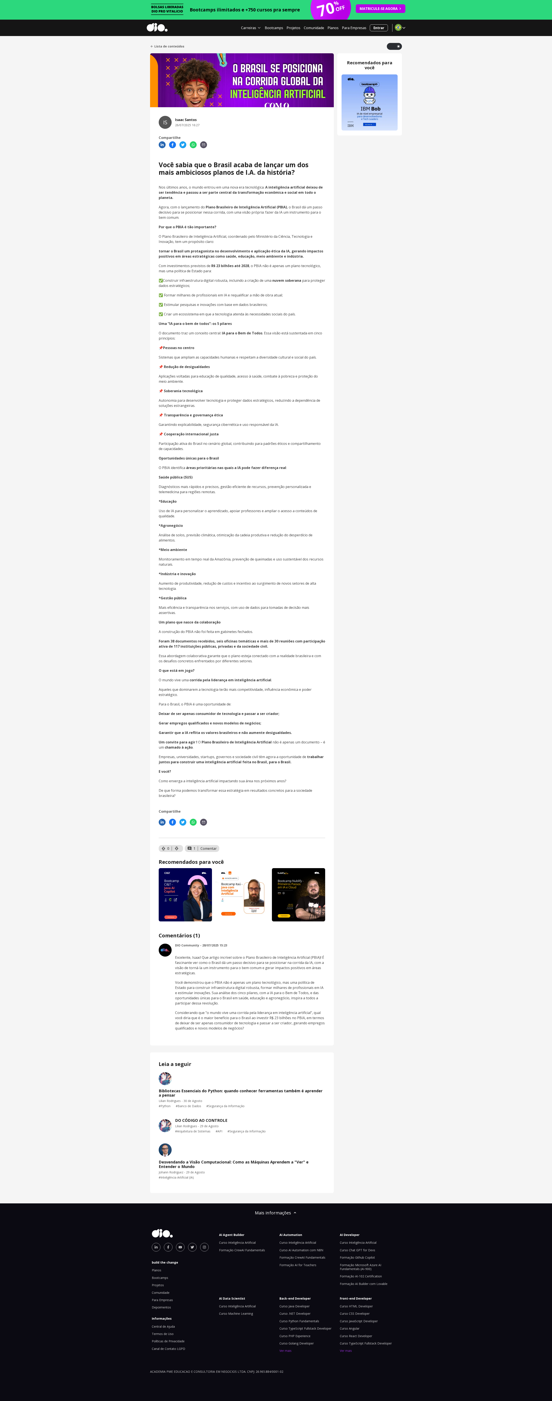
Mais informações (273, 1213)
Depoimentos (161, 1307)
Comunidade (314, 27)
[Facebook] (172, 144)
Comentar (209, 848)
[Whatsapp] (193, 144)
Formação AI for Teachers (297, 1265)
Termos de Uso (163, 1334)
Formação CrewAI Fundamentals (242, 1250)
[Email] (203, 144)
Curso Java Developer (294, 1306)
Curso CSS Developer (355, 1313)
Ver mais (285, 1351)
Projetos (293, 27)
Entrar (378, 27)
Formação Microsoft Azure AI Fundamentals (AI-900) (360, 1267)
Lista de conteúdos (169, 46)
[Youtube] (180, 1247)
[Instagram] (204, 1247)
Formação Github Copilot (357, 1257)
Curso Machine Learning (236, 1313)
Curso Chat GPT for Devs (357, 1250)
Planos (333, 27)
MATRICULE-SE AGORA (379, 8)
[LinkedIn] (162, 144)
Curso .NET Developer (294, 1313)
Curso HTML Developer (356, 1306)
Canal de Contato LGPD (168, 1349)
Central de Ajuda (163, 1326)
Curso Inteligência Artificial (237, 1242)
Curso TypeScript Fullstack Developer (305, 1328)
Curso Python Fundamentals (299, 1321)
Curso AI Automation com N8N (301, 1250)
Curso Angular (349, 1328)
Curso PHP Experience (294, 1336)
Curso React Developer (356, 1336)
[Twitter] (182, 144)
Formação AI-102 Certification (361, 1276)
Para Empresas (354, 27)
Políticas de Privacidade (168, 1341)
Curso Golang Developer (296, 1343)
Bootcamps (274, 27)
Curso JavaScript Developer (359, 1321)
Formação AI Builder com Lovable (363, 1284)
